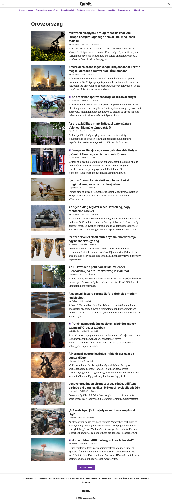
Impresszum (27, 478)
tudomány (85, 100)
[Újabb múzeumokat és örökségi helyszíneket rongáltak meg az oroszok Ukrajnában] (48, 189)
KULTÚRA (83, 131)
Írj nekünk (86, 482)
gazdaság (85, 44)
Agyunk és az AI (124, 10)
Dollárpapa (72, 361)
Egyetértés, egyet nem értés (47, 10)
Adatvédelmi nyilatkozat (59, 478)
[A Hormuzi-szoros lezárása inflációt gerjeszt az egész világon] (48, 365)
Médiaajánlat (91, 478)
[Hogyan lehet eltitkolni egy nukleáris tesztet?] (48, 449)
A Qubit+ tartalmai (26, 10)
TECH (83, 74)
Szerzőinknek (141, 478)
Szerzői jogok (41, 478)
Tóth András (73, 244)
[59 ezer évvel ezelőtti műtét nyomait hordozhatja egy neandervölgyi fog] (48, 248)
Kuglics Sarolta (74, 44)
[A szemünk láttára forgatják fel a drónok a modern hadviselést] (48, 305)
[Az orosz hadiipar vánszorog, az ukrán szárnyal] (48, 106)
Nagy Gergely (73, 187)
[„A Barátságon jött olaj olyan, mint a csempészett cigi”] (48, 421)
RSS (131, 478)
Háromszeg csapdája (106, 10)
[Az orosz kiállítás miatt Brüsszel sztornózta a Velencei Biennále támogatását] (48, 133)
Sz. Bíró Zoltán (74, 100)
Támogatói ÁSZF (120, 478)
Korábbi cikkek (86, 467)
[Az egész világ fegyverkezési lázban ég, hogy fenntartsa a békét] (48, 218)
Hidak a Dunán (138, 10)
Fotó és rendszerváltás (86, 10)
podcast (82, 361)
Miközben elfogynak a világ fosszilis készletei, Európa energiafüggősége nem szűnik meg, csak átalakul (102, 37)
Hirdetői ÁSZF (105, 478)
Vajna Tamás (73, 131)
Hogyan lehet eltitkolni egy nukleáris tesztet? (103, 440)
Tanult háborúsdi (67, 10)
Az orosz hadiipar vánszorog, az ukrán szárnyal (104, 97)
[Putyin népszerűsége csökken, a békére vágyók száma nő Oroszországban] (48, 335)
